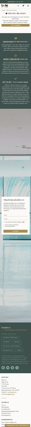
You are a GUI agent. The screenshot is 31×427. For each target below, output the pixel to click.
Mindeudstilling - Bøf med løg (17, 425)
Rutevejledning (5, 415)
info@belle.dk (10, 394)
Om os (3, 405)
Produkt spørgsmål (10, 337)
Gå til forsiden (15, 25)
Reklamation (7, 350)
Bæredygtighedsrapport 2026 (10, 411)
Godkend (15, 231)
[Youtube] (7, 367)
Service (17, 341)
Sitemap (3, 398)
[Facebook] (3, 367)
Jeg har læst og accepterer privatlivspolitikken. (12, 225)
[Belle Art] (4, 6)
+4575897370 (12, 392)
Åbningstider (5, 407)
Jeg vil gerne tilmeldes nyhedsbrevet (14, 222)
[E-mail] (15, 219)
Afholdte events (6, 413)
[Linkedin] (12, 367)
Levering (6, 341)
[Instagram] (17, 367)
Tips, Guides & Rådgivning (8, 422)
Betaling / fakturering (11, 346)
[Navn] (15, 215)
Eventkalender (5, 409)
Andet (19, 350)
